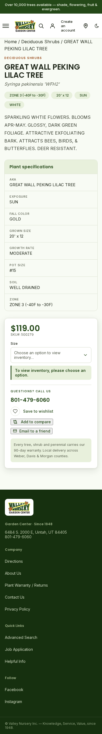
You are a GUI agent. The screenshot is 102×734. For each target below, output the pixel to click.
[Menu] (5, 26)
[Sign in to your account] (52, 25)
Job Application (19, 649)
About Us (13, 573)
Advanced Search (21, 637)
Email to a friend (34, 431)
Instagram (13, 701)
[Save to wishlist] (15, 411)
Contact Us (14, 597)
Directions (14, 561)
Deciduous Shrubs (40, 41)
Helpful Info (15, 661)
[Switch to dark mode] (97, 26)
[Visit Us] (85, 25)
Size (14, 343)
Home (10, 41)
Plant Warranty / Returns (26, 585)
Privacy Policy (17, 609)
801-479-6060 (30, 400)
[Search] (41, 25)
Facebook (14, 689)
